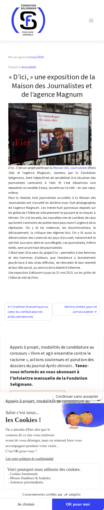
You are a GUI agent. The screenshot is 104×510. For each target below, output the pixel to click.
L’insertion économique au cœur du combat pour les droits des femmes (27, 312)
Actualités (29, 67)
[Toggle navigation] (91, 20)
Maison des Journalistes (70, 168)
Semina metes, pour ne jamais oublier (80, 309)
